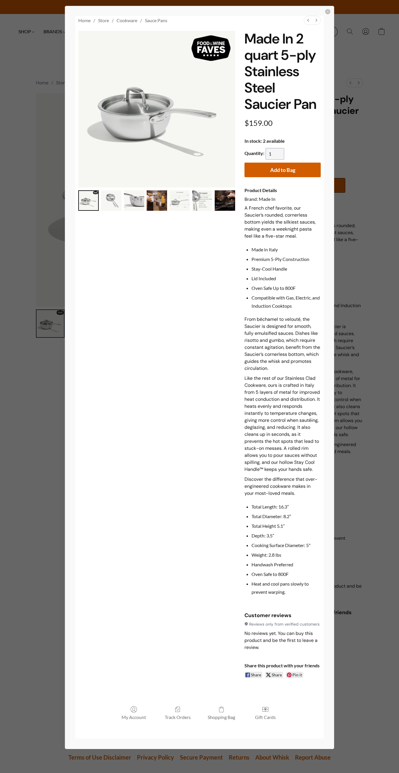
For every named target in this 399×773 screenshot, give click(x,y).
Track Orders (178, 717)
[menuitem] (308, 20)
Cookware (127, 20)
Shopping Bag (221, 717)
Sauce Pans (156, 20)
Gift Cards (265, 717)
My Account (134, 717)
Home (84, 20)
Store (103, 20)
